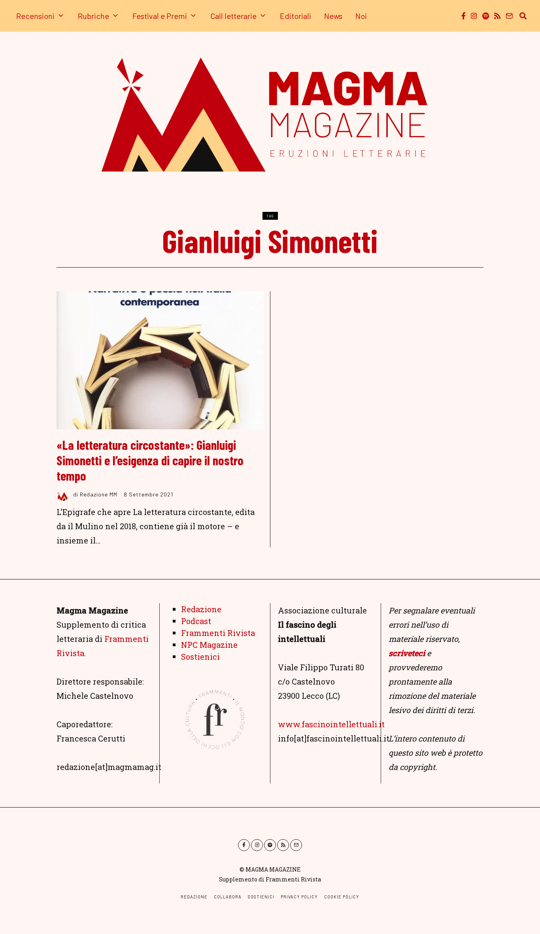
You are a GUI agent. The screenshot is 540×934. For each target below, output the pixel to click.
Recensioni (35, 16)
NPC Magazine (209, 645)
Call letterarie (233, 16)
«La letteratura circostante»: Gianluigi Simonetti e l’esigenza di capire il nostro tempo (150, 460)
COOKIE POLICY (341, 896)
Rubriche (93, 16)
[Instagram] (474, 16)
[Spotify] (485, 16)
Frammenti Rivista (218, 633)
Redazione (201, 609)
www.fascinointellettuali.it (331, 724)
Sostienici (200, 656)
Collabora (228, 896)
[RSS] (497, 16)
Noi (361, 16)
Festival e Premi (159, 16)
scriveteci (407, 653)
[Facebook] (463, 16)
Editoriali (295, 16)
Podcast (196, 621)
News (333, 16)
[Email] (509, 16)
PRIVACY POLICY (299, 896)
